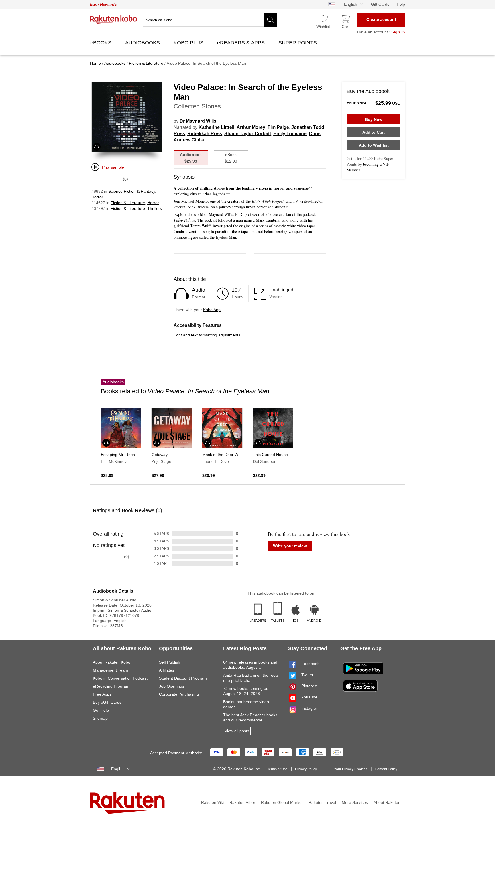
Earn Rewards (103, 4)
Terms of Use (277, 769)
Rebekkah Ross (204, 133)
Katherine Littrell (216, 127)
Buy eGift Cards (107, 702)
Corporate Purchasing (179, 694)
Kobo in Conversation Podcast (120, 678)
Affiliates (166, 670)
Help (401, 4)
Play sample (113, 167)
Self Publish (169, 662)
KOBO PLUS (189, 43)
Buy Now (373, 119)
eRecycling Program (111, 686)
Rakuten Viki (212, 802)
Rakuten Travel (322, 802)
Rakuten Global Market (282, 802)
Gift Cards (380, 4)
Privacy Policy (306, 769)
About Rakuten (387, 802)
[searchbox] (210, 20)
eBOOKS (101, 43)
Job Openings (171, 686)
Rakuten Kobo (113, 19)
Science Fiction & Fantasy (131, 191)
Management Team (110, 670)
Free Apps (102, 694)
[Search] (270, 20)
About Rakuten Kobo (111, 662)
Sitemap (100, 718)
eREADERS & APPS (241, 43)
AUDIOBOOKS (143, 43)
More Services (355, 802)
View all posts (237, 731)
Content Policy (386, 769)
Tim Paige (278, 127)
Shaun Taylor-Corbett (247, 133)
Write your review (290, 546)
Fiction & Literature (128, 202)
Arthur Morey (251, 127)
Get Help (101, 710)
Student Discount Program (183, 678)
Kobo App (212, 309)
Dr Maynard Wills (198, 121)
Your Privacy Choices (350, 769)
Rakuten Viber (242, 802)
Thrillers (154, 208)
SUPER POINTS (298, 43)
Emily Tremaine (290, 133)
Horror (97, 197)
